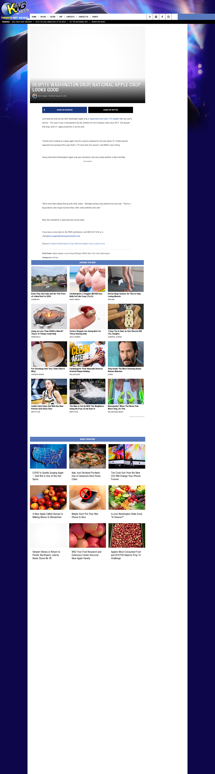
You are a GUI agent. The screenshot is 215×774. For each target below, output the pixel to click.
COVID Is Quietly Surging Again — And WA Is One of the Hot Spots (47, 476)
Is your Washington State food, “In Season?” (126, 515)
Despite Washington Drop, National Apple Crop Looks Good (77, 243)
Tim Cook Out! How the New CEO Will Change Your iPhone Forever (126, 476)
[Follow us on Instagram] (168, 17)
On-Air (43, 17)
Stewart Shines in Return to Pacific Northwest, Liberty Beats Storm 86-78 (46, 555)
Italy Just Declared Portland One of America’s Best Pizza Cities (86, 476)
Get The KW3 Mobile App (79, 22)
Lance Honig (69, 253)
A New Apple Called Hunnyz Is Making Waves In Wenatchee (47, 515)
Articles (55, 257)
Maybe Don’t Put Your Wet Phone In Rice (85, 515)
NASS (84, 253)
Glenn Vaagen (42, 96)
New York (91, 253)
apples (60, 253)
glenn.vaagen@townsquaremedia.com (63, 236)
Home (34, 17)
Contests (70, 17)
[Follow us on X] (175, 17)
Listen (52, 17)
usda (98, 253)
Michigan (78, 253)
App (60, 17)
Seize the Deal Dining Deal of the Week (51, 22)
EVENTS (95, 17)
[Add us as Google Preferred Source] (156, 17)
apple (55, 253)
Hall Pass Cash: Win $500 (22, 22)
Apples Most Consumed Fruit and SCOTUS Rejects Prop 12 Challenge (126, 555)
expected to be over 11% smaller (104, 118)
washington (105, 253)
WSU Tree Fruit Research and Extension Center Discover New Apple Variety (86, 555)
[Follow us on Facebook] (162, 17)
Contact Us (83, 17)
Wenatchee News (98, 22)
